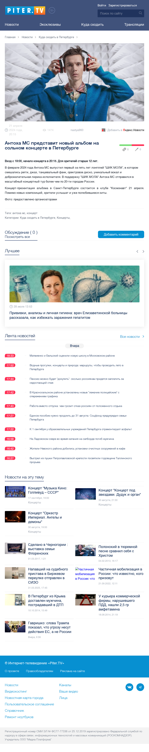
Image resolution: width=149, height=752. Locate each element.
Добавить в (125, 130)
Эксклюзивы (50, 24)
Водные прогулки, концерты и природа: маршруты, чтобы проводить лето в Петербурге (76, 362)
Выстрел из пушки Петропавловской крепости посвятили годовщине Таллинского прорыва (81, 455)
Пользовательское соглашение (29, 704)
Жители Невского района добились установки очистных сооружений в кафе (77, 444)
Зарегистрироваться (122, 5)
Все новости (130, 332)
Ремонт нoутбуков (19, 717)
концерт (32, 213)
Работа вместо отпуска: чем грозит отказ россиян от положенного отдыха (76, 401)
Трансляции (134, 24)
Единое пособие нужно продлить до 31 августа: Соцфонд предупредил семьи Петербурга (78, 413)
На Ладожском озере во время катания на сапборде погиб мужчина (72, 434)
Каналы (65, 685)
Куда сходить (92, 24)
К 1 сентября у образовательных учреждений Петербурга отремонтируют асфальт (81, 424)
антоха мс (18, 213)
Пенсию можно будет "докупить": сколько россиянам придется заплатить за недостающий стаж (77, 376)
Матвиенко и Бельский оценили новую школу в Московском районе (72, 351)
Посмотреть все (17, 237)
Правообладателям (39, 670)
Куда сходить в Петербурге (37, 218)
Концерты (63, 218)
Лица (63, 698)
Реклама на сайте (72, 670)
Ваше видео (68, 692)
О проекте (12, 670)
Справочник (14, 711)
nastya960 (77, 130)
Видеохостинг (16, 692)
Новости (12, 24)
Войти (102, 5)
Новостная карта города (24, 698)
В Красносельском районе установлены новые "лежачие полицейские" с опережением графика (74, 389)
